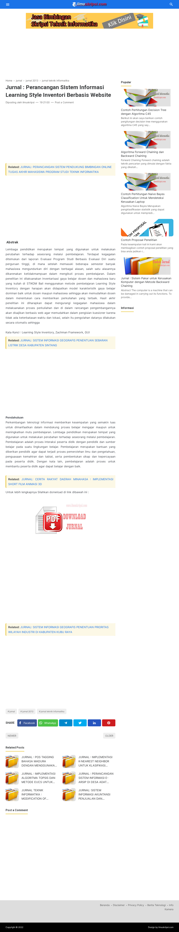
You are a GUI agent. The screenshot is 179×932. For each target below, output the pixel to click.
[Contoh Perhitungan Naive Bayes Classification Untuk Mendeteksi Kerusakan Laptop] (147, 189)
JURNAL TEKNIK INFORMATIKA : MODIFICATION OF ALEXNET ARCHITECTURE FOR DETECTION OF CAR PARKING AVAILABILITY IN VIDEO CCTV (39, 794)
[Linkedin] (94, 722)
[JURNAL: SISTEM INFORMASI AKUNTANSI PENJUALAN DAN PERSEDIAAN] (69, 794)
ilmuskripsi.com (165, 927)
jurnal (12, 711)
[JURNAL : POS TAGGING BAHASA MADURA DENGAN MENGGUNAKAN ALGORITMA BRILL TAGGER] (12, 761)
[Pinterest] (108, 722)
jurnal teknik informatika (52, 711)
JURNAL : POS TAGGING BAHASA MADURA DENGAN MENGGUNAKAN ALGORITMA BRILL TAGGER (40, 761)
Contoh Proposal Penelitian (139, 240)
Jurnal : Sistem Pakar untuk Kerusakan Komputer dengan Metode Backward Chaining (146, 281)
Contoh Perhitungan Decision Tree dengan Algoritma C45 (143, 111)
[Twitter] (80, 722)
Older (109, 735)
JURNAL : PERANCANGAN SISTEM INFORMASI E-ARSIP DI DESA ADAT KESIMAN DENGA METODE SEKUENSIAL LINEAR (96, 778)
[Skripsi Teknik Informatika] (89, 4)
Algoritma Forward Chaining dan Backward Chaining (142, 154)
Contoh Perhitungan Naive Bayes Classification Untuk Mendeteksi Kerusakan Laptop (142, 197)
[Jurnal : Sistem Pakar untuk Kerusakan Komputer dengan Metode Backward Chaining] (147, 273)
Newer (12, 735)
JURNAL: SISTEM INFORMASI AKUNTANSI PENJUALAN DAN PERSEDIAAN (94, 794)
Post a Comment (64, 102)
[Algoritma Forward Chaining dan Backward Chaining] (147, 147)
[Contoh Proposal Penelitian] (147, 235)
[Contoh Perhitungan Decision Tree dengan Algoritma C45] (147, 105)
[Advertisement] (60, 54)
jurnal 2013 (27, 711)
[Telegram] (65, 722)
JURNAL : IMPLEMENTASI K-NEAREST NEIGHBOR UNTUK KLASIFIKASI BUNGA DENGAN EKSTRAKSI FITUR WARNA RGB (95, 761)
